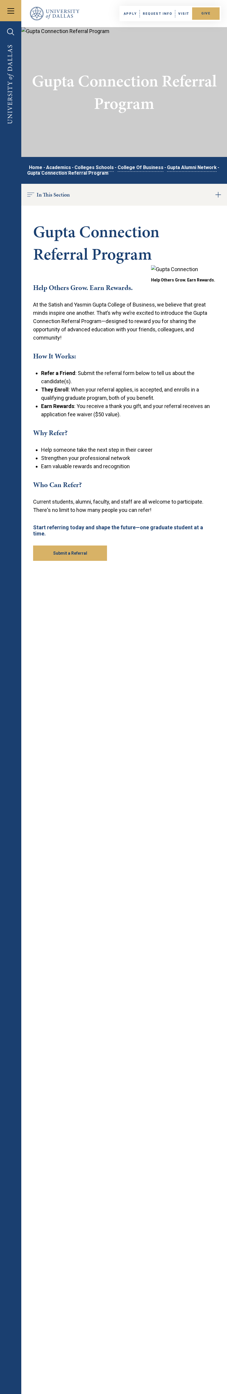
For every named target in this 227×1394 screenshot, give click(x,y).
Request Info (157, 14)
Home (35, 167)
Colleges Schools (94, 167)
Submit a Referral (70, 553)
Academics (58, 167)
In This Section (53, 194)
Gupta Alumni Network (192, 167)
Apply (130, 14)
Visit (183, 14)
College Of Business (140, 167)
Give (205, 13)
